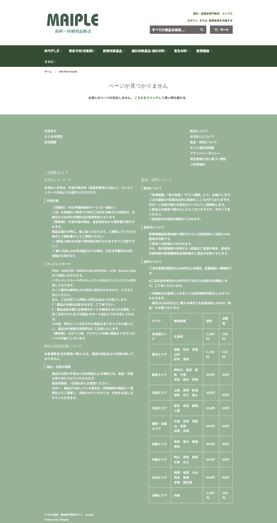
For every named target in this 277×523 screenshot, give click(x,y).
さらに (49, 61)
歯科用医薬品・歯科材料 (148, 50)
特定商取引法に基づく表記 (208, 159)
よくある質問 (53, 136)
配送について (199, 131)
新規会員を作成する (221, 20)
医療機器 (203, 50)
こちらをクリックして (149, 97)
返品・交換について (203, 142)
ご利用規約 (197, 164)
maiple (52, 50)
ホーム (48, 71)
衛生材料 (181, 50)
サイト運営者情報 (202, 147)
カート (224, 29)
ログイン (192, 20)
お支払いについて (202, 136)
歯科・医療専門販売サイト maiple (74, 514)
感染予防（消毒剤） (81, 50)
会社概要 (50, 142)
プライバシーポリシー (205, 153)
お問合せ (50, 131)
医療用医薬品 (113, 50)
